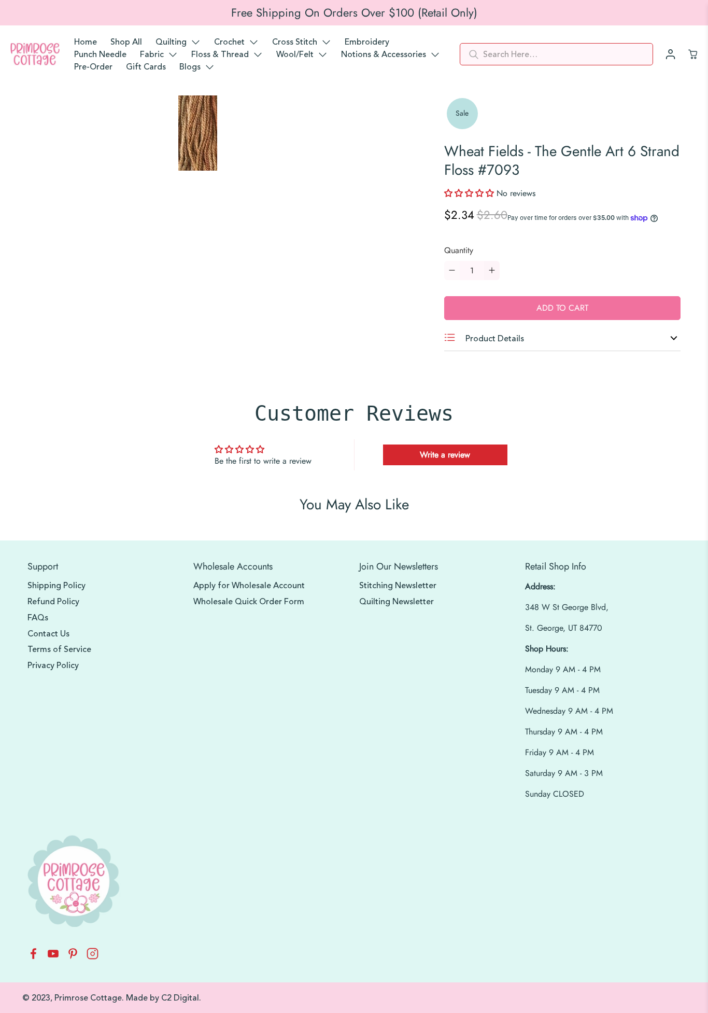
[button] (470, 193)
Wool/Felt (295, 54)
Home (85, 42)
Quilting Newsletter (396, 601)
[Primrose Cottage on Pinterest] (73, 957)
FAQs (37, 618)
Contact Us (48, 634)
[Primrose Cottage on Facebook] (33, 957)
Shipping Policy (56, 585)
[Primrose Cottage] (35, 54)
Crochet (229, 42)
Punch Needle (100, 54)
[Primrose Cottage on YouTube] (53, 957)
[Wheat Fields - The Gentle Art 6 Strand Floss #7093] (198, 133)
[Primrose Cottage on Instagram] (92, 957)
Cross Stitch (294, 42)
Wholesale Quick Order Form (248, 601)
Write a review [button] (445, 455)
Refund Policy (53, 601)
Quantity (458, 250)
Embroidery (367, 42)
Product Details (493, 338)
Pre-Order (93, 67)
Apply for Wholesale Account (249, 585)
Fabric (152, 54)
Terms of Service (59, 649)
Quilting (171, 42)
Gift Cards (146, 67)
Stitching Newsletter (397, 585)
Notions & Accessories (383, 54)
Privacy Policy (53, 665)
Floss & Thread (220, 54)
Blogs (190, 67)
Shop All (126, 42)
